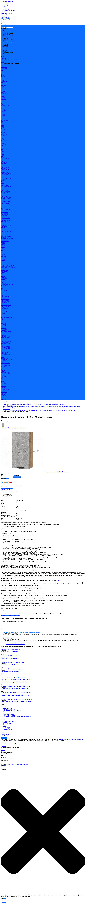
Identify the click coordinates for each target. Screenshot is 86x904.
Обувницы (3, 181)
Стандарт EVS (4, 272)
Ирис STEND (4, 98)
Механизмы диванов (8, 714)
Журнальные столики (6, 173)
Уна (1, 150)
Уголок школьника (5, 347)
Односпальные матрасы (7, 266)
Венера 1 (3, 248)
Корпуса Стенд (4, 213)
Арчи (2, 69)
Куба (2, 102)
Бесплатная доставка (6, 317)
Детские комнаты (5, 191)
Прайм (2, 133)
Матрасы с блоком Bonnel (7, 265)
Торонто (3, 146)
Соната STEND (4, 144)
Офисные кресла (5, 206)
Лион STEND (4, 67)
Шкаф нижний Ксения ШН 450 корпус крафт (12, 664)
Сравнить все (21, 677)
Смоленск (3, 399)
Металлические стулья (6, 224)
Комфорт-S (3, 390)
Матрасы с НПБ (4, 264)
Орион (2, 128)
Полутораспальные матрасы (8, 267)
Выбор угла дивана (8, 713)
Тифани (2, 145)
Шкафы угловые (5, 300)
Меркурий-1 (4, 258)
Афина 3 (3, 245)
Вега (2, 82)
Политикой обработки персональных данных (71, 739)
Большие (3, 313)
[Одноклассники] (5, 482)
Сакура (2, 138)
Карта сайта (4, 738)
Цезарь (2, 157)
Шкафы (2, 183)
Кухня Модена (47, 406)
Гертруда (3, 91)
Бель (2, 70)
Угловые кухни (4, 212)
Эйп (1, 160)
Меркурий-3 (4, 259)
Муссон (2, 116)
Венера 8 (3, 255)
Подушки (3, 370)
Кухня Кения (34, 406)
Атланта (3, 242)
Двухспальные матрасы (7, 268)
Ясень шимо (4, 290)
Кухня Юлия (12, 407)
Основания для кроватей (7, 238)
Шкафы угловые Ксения (33, 410)
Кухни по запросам (5, 218)
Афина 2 (3, 244)
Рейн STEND (4, 134)
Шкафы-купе (4, 297)
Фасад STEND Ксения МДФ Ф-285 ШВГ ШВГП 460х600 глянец (16, 701)
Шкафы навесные (5, 306)
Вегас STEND (4, 84)
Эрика (2, 161)
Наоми (2, 117)
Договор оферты (7, 708)
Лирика (2, 108)
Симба (2, 143)
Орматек (3, 382)
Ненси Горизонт (5, 120)
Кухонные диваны (5, 200)
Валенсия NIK (4, 81)
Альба (2, 75)
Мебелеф (3, 394)
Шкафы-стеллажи (5, 336)
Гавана (2, 87)
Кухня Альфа (6, 406)
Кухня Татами (68, 406)
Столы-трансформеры (6, 351)
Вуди (2, 71)
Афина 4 (3, 247)
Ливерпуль (3, 106)
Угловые (3, 279)
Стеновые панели (5, 214)
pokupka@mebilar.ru (5, 17)
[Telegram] (7, 482)
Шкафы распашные (5, 296)
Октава (2, 123)
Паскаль (3, 131)
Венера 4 (3, 251)
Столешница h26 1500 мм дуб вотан (10, 651)
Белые (2, 287)
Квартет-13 (3, 99)
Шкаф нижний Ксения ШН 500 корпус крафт (12, 671)
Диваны (3, 168)
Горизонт (3, 380)
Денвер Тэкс (4, 94)
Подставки (3, 371)
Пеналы (3, 307)
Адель (2, 74)
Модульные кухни (5, 209)
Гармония (3, 90)
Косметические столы (6, 349)
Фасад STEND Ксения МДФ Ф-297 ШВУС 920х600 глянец (15, 695)
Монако (3, 115)
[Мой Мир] (9, 482)
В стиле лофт (4, 311)
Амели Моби (4, 68)
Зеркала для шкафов (6, 331)
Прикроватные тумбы (6, 359)
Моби (2, 384)
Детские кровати (5, 193)
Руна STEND (4, 135)
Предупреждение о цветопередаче (12, 710)
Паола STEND (4, 129)
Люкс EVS (3, 273)
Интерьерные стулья (6, 225)
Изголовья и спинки (6, 239)
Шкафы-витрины (5, 301)
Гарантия (5, 5)
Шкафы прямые (5, 299)
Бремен (2, 381)
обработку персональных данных (19, 764)
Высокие (3, 314)
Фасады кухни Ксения (69, 410)
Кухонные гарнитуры (6, 197)
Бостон (2, 73)
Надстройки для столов (7, 354)
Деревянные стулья (6, 222)
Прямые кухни (4, 210)
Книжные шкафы (5, 302)
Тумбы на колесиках (6, 361)
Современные (4, 285)
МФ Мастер (4, 392)
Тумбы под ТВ (4, 172)
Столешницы (4, 215)
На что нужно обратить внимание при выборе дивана (17, 716)
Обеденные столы (5, 345)
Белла (2, 79)
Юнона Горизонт (5, 162)
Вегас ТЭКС (3, 85)
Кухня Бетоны (13, 406)
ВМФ (2, 388)
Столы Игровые (5, 352)
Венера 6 (3, 254)
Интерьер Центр (5, 389)
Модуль (3, 396)
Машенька (3, 113)
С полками (3, 324)
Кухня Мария (75, 406)
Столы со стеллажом (6, 348)
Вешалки (3, 180)
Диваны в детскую (5, 192)
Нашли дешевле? (4, 478)
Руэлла (2, 137)
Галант (2, 88)
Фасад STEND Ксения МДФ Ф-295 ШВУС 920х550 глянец (15, 682)
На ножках (3, 283)
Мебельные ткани (7, 711)
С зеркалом (3, 293)
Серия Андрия (4, 270)
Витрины (3, 282)
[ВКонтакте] (3, 482)
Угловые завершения (6, 305)
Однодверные (4, 308)
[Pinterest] (11, 482)
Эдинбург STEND (5, 158)
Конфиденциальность (9, 709)
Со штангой (4, 323)
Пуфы (2, 369)
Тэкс (2, 377)
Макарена (3, 110)
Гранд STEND (4, 92)
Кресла (2, 171)
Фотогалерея (6, 9)
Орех (2, 289)
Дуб (2, 318)
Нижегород (3, 383)
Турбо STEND (4, 148)
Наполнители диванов (9, 715)
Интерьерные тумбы (6, 360)
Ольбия (2, 125)
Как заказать (6, 7)
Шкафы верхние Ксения (21, 410)
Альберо (3, 76)
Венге (2, 288)
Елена (4, 633)
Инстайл (3, 97)
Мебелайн (3, 393)
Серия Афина (4, 271)
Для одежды (4, 280)
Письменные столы (5, 346)
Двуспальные (4, 237)
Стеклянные (4, 329)
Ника (2, 121)
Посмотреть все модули (7, 488)
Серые (2, 322)
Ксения (57, 580)
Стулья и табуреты (5, 201)
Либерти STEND (5, 105)
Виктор (2, 86)
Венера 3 (3, 250)
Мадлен (3, 109)
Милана (3, 114)
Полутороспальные (6, 236)
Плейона (3, 132)
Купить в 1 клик (17, 477)
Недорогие (3, 291)
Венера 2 (3, 249)
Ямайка (2, 164)
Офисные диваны (5, 204)
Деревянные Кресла (6, 229)
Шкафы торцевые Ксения (57, 410)
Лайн (2, 103)
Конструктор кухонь (8, 1)
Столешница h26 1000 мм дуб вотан (10, 658)
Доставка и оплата (8, 4)
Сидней (2, 142)
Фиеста (2, 151)
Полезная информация (9, 10)
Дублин (2, 96)
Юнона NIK (3, 163)
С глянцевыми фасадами (7, 284)
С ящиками (3, 277)
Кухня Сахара (61, 406)
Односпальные (4, 235)
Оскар (2, 126)
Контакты (5, 2)
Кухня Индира (20, 406)
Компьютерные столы (6, 343)
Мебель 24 (3, 395)
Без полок (3, 325)
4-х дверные (4, 309)
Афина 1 (3, 243)
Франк (2, 154)
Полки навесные (5, 175)
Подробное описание (6, 489)
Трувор (2, 149)
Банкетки (3, 367)
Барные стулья (4, 221)
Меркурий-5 (4, 260)
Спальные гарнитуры (6, 186)
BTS (2, 378)
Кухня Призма (54, 406)
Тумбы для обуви (5, 363)
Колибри (3, 100)
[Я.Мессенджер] (1, 482)
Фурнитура (3, 216)
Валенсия (3, 80)
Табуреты (3, 227)
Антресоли (3, 316)
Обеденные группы (5, 198)
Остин (2, 127)
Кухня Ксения (40, 406)
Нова (2, 122)
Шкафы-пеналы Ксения (45, 410)
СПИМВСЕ (3, 386)
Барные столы (4, 353)
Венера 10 (3, 256)
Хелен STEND (4, 156)
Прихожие (3, 179)
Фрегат (2, 155)
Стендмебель (4, 332)
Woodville (3, 387)
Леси (2, 104)
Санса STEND (4, 140)
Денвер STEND (4, 93)
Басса (2, 77)
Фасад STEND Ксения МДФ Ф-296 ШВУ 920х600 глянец (15, 688)
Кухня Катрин (27, 406)
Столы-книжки (4, 174)
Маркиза (3, 111)
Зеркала (3, 366)
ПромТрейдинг (4, 398)
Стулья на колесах (5, 226)
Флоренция (3, 152)
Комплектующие (5, 241)
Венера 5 (3, 253)
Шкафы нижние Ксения (9, 410)
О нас (4, 6)
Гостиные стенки (5, 169)
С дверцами (4, 278)
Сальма (2, 139)
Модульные (4, 303)
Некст (2, 119)
